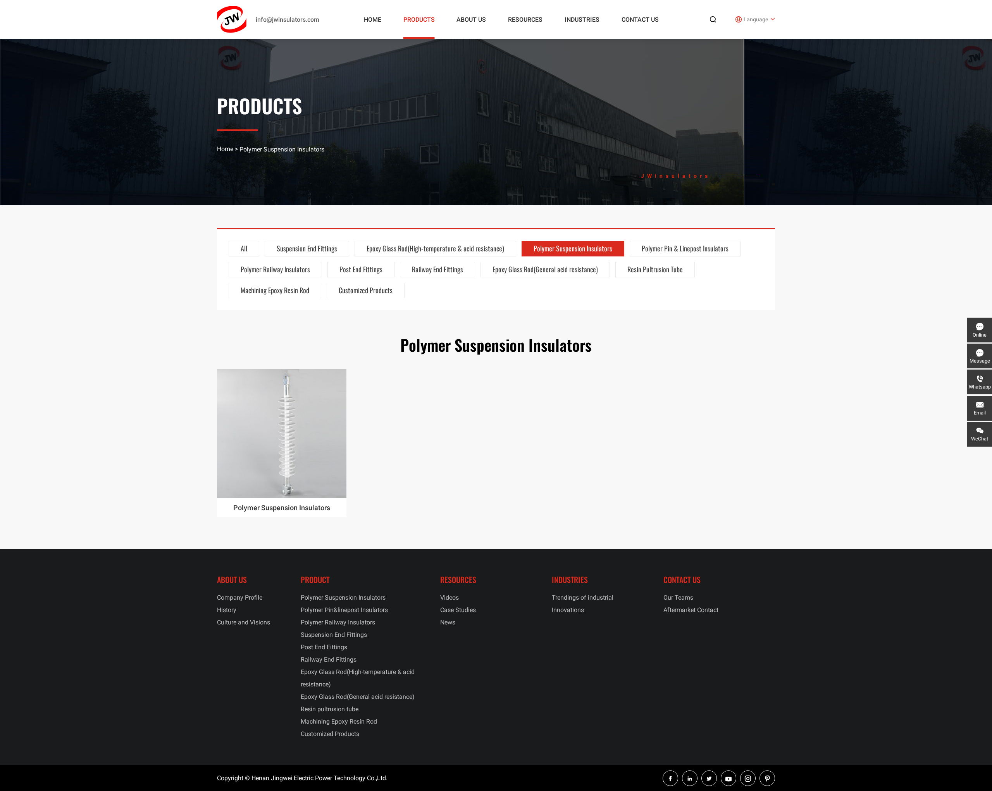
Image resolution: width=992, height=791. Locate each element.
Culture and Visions (243, 622)
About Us (471, 19)
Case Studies (458, 610)
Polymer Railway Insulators (275, 269)
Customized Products (366, 290)
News (447, 622)
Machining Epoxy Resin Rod (275, 290)
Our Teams (678, 597)
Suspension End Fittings (307, 248)
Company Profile (239, 597)
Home (372, 19)
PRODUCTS (419, 19)
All (244, 248)
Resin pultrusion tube (329, 709)
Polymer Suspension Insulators (573, 248)
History (226, 610)
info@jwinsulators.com (287, 19)
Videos (449, 597)
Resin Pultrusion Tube (655, 269)
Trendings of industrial (582, 597)
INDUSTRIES (582, 19)
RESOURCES (525, 19)
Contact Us (640, 19)
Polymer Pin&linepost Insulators (344, 610)
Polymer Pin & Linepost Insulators (685, 248)
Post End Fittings (360, 269)
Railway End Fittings (437, 269)
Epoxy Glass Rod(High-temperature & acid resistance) (435, 248)
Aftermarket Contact (690, 610)
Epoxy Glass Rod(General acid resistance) (545, 269)
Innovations (568, 610)
